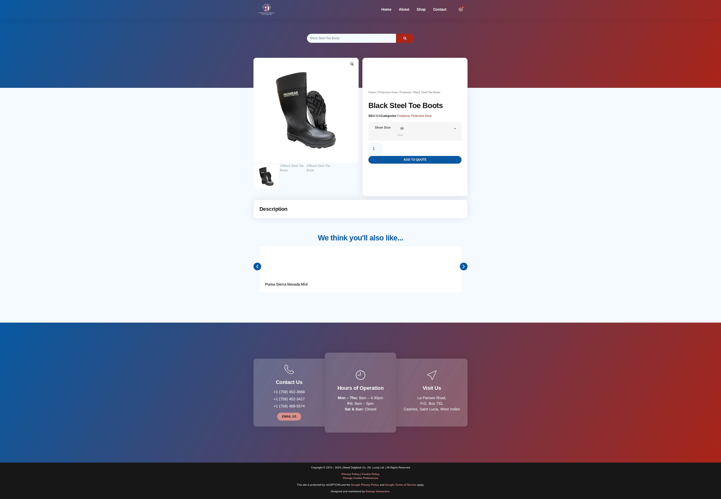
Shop (421, 9)
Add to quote (415, 159)
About (404, 9)
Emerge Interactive (377, 491)
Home (386, 9)
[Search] (405, 38)
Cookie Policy (370, 474)
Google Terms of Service (400, 484)
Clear (400, 135)
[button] (352, 64)
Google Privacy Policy (365, 484)
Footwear (405, 92)
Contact (439, 9)
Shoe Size (383, 127)
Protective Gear (387, 92)
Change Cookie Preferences (360, 477)
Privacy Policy (351, 474)
